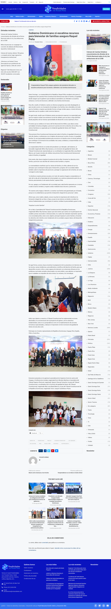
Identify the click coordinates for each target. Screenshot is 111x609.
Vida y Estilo (88, 16)
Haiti (20, 2)
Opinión (41, 16)
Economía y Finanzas (50, 16)
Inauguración (25, 2)
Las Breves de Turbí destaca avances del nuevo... (26, 21)
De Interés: (3, 2)
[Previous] (11, 21)
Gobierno (15, 2)
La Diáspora (98, 2)
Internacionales (31, 16)
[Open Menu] (2, 9)
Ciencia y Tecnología (76, 16)
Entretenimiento (63, 16)
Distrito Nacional (57, 2)
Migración (41, 2)
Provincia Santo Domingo (68, 2)
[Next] (13, 21)
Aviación (10, 2)
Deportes (97, 16)
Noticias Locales (20, 16)
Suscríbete (106, 9)
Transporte (31, 2)
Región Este (90, 2)
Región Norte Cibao (81, 2)
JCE (36, 2)
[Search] (109, 2)
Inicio (11, 16)
